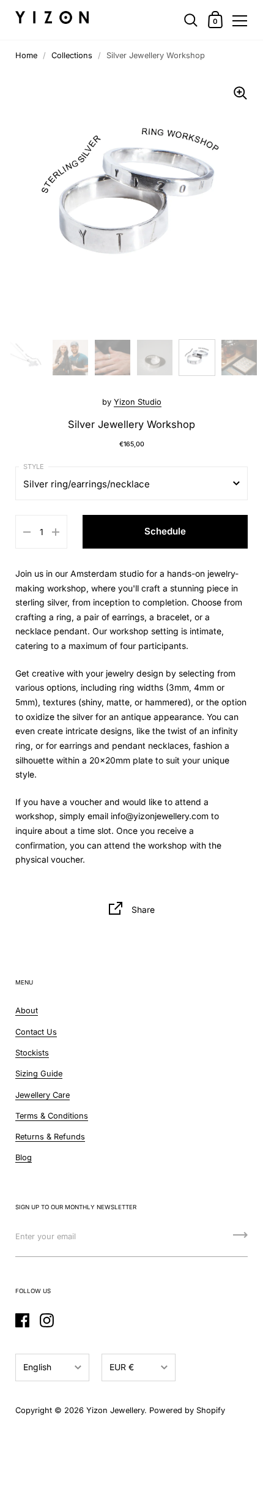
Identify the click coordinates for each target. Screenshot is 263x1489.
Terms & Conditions (51, 1115)
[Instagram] (46, 1320)
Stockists (32, 1052)
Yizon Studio (137, 402)
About (26, 1010)
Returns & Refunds (50, 1136)
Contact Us (36, 1032)
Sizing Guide (38, 1073)
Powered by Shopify (187, 1410)
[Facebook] (22, 1320)
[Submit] (240, 1239)
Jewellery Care (42, 1095)
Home (26, 55)
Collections (71, 55)
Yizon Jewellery (115, 1410)
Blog (23, 1157)
